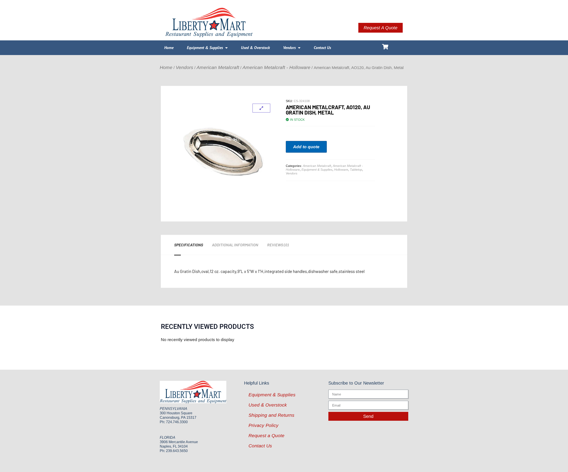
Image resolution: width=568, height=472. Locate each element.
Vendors (289, 47)
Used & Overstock (255, 47)
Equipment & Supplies (205, 47)
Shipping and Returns (271, 415)
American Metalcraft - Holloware (276, 67)
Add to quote (306, 146)
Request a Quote (266, 435)
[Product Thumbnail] (261, 108)
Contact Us (322, 47)
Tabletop (356, 169)
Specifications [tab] (188, 244)
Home (169, 47)
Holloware (341, 169)
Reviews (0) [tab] (278, 244)
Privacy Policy (263, 425)
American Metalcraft (218, 67)
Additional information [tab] (235, 244)
